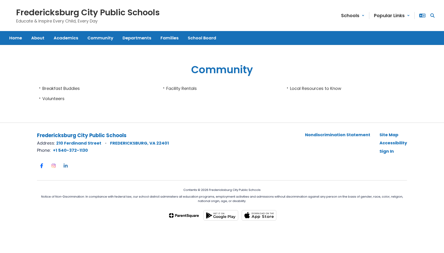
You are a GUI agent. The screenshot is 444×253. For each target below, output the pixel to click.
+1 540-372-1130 (70, 150)
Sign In (386, 151)
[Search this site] (432, 15)
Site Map (388, 135)
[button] (352, 15)
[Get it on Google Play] (221, 215)
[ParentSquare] (184, 215)
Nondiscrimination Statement (337, 135)
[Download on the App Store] (259, 215)
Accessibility (393, 143)
